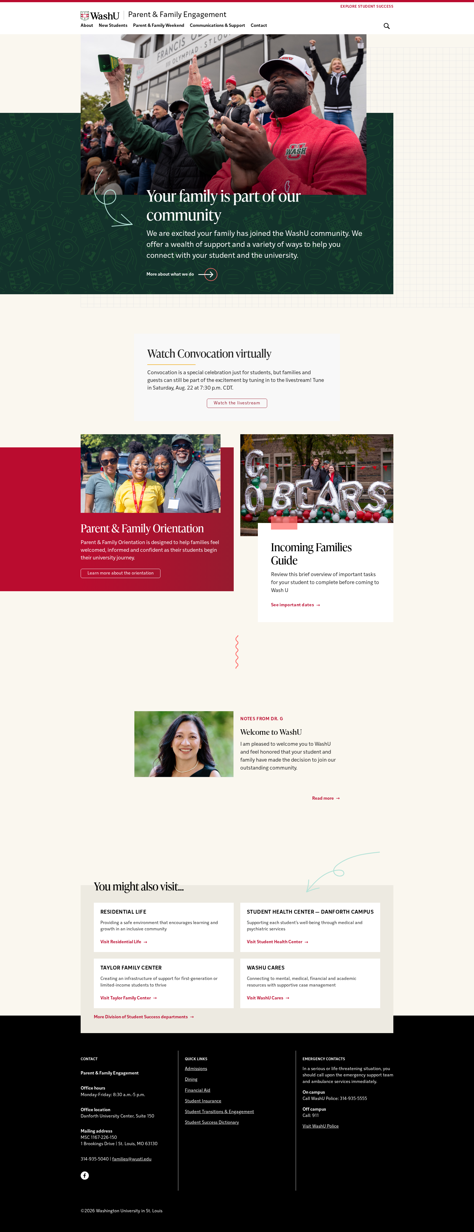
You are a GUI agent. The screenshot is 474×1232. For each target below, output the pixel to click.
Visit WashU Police (321, 1126)
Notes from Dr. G (261, 719)
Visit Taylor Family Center (125, 998)
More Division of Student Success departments (141, 1017)
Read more (323, 798)
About (87, 26)
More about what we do (170, 274)
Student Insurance (203, 1101)
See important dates (292, 605)
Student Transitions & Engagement (219, 1112)
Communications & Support (217, 26)
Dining (191, 1079)
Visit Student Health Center (274, 942)
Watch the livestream (237, 403)
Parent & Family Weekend (158, 26)
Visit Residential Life (120, 942)
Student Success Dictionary (212, 1122)
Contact (259, 26)
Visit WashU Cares (265, 998)
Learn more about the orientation (121, 573)
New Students (113, 26)
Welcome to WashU (271, 732)
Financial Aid (197, 1090)
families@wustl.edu (131, 1159)
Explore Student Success (366, 6)
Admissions (196, 1069)
